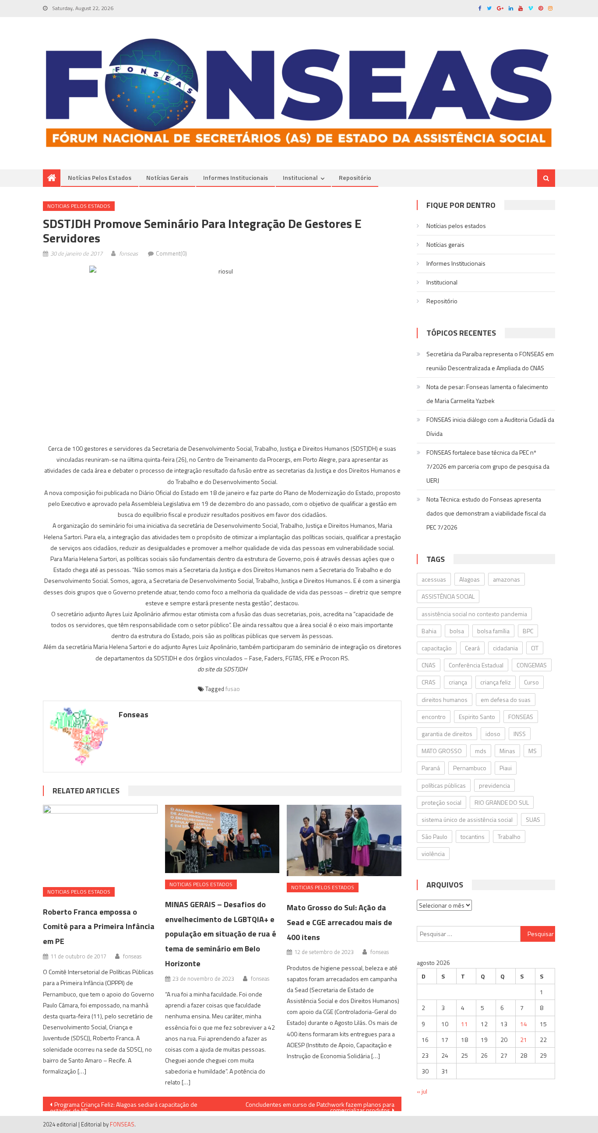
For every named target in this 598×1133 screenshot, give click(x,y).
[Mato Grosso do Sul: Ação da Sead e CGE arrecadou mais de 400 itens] (344, 841)
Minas (507, 750)
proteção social (441, 802)
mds (480, 750)
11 (464, 1023)
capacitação (437, 647)
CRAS (429, 682)
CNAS (429, 665)
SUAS (533, 819)
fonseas (128, 253)
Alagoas (469, 579)
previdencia (494, 785)
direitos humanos (445, 699)
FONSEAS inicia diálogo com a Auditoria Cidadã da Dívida (490, 426)
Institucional (300, 177)
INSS (520, 733)
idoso (492, 733)
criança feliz (495, 682)
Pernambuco (469, 767)
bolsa (457, 630)
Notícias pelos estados (99, 177)
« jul (422, 1091)
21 (523, 1039)
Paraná (431, 767)
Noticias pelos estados (78, 206)
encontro (434, 716)
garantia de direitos (447, 733)
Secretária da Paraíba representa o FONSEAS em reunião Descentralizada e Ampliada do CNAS (490, 360)
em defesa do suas (506, 699)
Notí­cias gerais (167, 177)
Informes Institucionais (235, 177)
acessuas (434, 579)
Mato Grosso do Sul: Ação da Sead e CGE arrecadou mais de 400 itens (339, 922)
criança (458, 682)
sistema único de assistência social (467, 819)
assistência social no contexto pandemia (474, 613)
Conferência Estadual (476, 665)
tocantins (473, 836)
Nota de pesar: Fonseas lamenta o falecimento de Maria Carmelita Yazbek (487, 393)
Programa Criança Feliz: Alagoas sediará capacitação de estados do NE (123, 1105)
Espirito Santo (477, 716)
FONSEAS (520, 716)
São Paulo (434, 836)
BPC (528, 630)
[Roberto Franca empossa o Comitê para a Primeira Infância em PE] (100, 842)
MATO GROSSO (442, 750)
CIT (534, 647)
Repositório (355, 177)
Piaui (506, 767)
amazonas (506, 579)
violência (433, 853)
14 (523, 1023)
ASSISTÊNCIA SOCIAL (448, 596)
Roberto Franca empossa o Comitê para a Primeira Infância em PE (99, 926)
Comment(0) (171, 253)
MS (532, 750)
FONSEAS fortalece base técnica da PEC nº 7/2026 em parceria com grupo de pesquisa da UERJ (487, 466)
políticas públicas (444, 785)
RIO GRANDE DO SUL (502, 802)
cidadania (505, 647)
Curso (531, 682)
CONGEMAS (532, 665)
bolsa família (493, 630)
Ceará (472, 647)
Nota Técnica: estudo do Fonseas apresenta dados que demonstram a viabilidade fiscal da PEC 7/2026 (486, 513)
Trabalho (509, 836)
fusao (232, 688)
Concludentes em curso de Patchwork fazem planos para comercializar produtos (320, 1105)
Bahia (429, 630)
